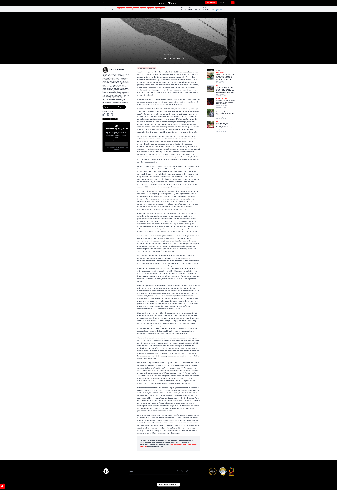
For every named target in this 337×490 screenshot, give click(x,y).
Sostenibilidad (220, 72)
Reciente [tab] (210, 70)
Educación (106, 119)
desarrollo (114, 119)
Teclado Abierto (168, 54)
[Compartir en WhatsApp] (104, 114)
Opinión (129, 8)
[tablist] (220, 70)
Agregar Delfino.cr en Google (113, 107)
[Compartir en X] (112, 114)
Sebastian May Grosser (221, 117)
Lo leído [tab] (218, 70)
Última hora (121, 8)
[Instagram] (187, 471)
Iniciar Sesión (211, 2)
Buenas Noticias (160, 8)
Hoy (217, 85)
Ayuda (131, 471)
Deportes (136, 8)
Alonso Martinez (220, 81)
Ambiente (150, 8)
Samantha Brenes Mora (221, 105)
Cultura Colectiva (221, 98)
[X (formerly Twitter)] (182, 471)
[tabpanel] (220, 102)
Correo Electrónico (110, 141)
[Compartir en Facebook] (107, 114)
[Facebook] (177, 471)
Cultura (143, 8)
